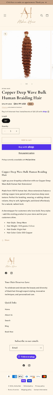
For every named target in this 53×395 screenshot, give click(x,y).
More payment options (27, 153)
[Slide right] (32, 84)
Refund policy (28, 386)
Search (7, 320)
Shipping (4, 107)
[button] (5, 15)
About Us (9, 315)
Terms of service (13, 390)
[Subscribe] (40, 348)
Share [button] (7, 240)
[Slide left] (21, 84)
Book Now (9, 332)
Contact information (40, 390)
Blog (7, 326)
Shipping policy (26, 390)
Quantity (5, 126)
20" (6, 121)
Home (7, 309)
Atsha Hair (17, 386)
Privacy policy (40, 386)
